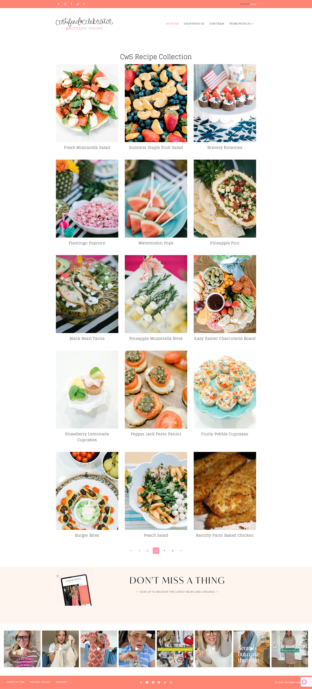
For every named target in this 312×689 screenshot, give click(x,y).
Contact (61, 682)
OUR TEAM (216, 23)
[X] (84, 4)
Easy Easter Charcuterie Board (224, 338)
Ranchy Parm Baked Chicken (225, 535)
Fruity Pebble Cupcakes (224, 433)
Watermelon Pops (156, 243)
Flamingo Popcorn (87, 243)
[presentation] (87, 103)
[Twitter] (171, 682)
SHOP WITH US (194, 23)
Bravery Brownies (224, 147)
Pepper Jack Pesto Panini (156, 433)
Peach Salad (156, 535)
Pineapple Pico (225, 243)
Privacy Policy (40, 682)
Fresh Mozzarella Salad (87, 147)
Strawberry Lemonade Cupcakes (87, 436)
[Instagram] (65, 4)
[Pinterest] (159, 682)
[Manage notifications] (304, 681)
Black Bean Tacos (87, 338)
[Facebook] (71, 4)
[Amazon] (58, 4)
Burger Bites (87, 535)
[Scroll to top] (304, 676)
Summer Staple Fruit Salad (156, 147)
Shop (253, 4)
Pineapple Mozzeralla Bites (156, 338)
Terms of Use (15, 682)
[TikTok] (77, 4)
